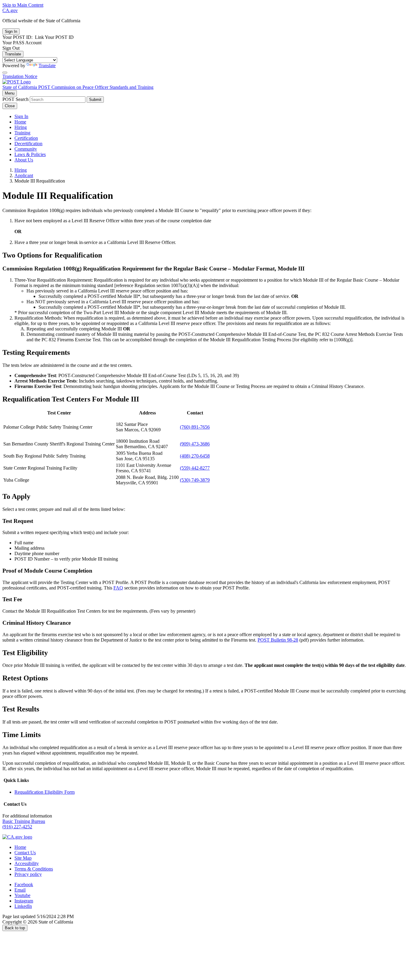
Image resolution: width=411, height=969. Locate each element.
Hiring (20, 127)
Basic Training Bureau (23, 821)
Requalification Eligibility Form (44, 792)
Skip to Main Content (22, 5)
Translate (13, 54)
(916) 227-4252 (17, 826)
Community (25, 149)
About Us (23, 159)
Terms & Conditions (33, 868)
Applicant (23, 175)
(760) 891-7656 (195, 427)
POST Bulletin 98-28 (278, 639)
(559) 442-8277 (195, 467)
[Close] (4, 72)
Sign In (21, 116)
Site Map (23, 858)
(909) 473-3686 (195, 443)
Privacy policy (28, 874)
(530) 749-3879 (195, 480)
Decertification (28, 143)
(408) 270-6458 (195, 455)
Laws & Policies (30, 154)
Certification (26, 138)
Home (20, 121)
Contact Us (25, 852)
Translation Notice (19, 76)
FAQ (118, 587)
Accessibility (26, 863)
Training (22, 132)
